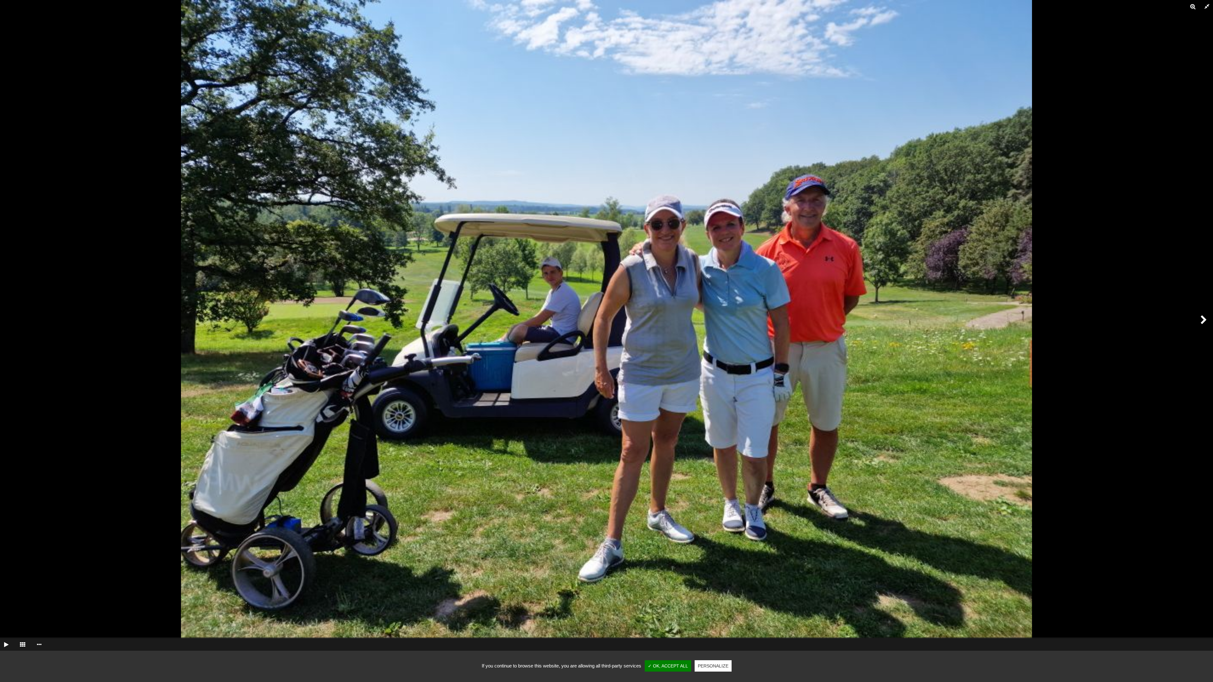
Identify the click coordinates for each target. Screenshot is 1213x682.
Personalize (713, 665)
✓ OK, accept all (668, 665)
